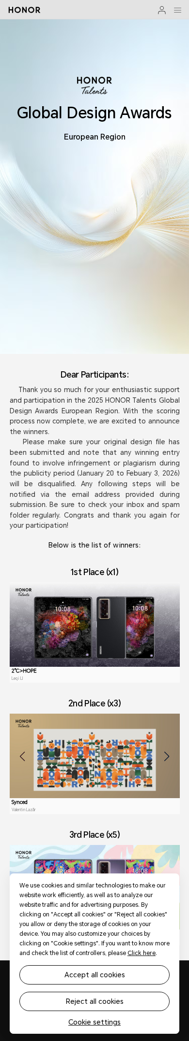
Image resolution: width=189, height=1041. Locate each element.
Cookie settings (94, 1022)
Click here (141, 953)
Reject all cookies (95, 1001)
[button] (167, 756)
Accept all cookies (94, 975)
